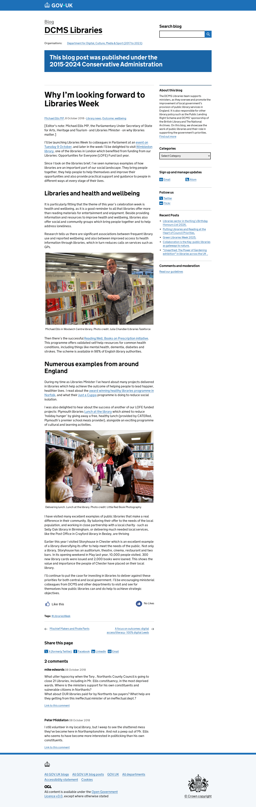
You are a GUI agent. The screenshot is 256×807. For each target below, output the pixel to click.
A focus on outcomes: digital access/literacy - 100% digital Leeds (128, 630)
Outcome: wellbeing (114, 118)
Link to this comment (57, 705)
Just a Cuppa (87, 395)
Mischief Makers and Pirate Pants (69, 628)
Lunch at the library (98, 412)
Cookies (87, 780)
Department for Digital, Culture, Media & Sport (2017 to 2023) (104, 43)
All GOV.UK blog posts (88, 774)
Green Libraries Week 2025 (179, 237)
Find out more (167, 136)
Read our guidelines (171, 271)
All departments (133, 774)
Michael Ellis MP (54, 118)
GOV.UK (113, 774)
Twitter (168, 198)
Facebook (84, 651)
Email (115, 651)
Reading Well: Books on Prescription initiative (116, 338)
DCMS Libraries (73, 30)
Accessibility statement (61, 780)
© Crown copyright (198, 796)
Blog (49, 22)
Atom (193, 179)
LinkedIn (101, 651)
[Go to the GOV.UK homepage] (58, 5)
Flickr (167, 203)
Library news (93, 118)
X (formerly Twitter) (60, 651)
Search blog (170, 26)
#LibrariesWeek (61, 616)
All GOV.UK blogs (56, 774)
